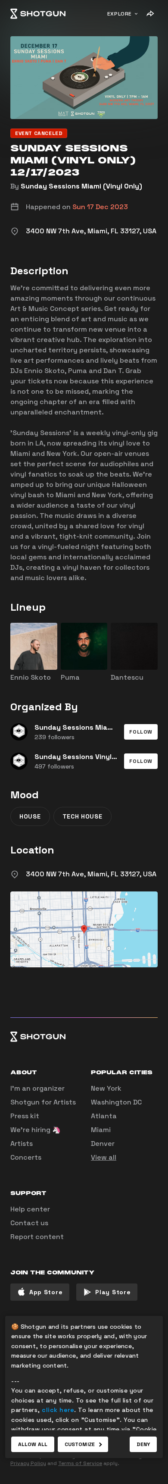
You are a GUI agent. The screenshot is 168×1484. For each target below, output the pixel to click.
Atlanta (104, 1115)
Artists (21, 1143)
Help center (30, 1209)
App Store (45, 1292)
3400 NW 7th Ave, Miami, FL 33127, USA (91, 873)
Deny (143, 1444)
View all (103, 1157)
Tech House (82, 816)
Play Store (113, 1292)
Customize (80, 1444)
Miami (101, 1129)
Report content (37, 1236)
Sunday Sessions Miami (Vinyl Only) (81, 186)
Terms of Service (80, 1463)
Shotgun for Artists (43, 1102)
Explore (119, 13)
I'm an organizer (37, 1088)
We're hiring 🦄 (35, 1129)
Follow (140, 731)
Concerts (25, 1157)
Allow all (32, 1444)
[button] (141, 732)
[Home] (37, 14)
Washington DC (116, 1102)
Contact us (29, 1222)
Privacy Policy (28, 1463)
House (30, 816)
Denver (103, 1143)
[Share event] (150, 14)
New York (106, 1088)
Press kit (24, 1115)
